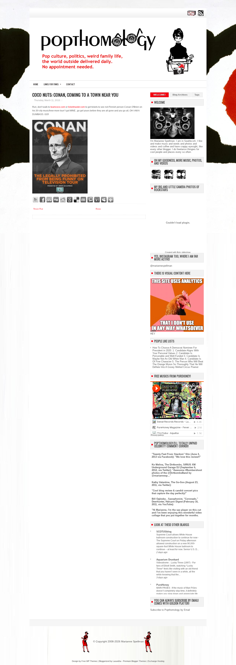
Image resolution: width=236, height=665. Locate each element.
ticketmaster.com (76, 107)
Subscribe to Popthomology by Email (170, 609)
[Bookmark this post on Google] (70, 200)
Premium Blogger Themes (134, 661)
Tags (197, 95)
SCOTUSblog (163, 531)
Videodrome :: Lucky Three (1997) (173, 562)
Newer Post (38, 209)
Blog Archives (180, 95)
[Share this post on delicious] (77, 200)
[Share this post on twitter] (36, 200)
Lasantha (117, 661)
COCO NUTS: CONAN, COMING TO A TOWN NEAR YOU (75, 94)
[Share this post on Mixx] (83, 200)
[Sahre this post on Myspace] (104, 200)
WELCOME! (159, 95)
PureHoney (162, 584)
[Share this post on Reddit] (63, 200)
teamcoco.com (58, 107)
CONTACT (70, 84)
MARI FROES (163, 588)
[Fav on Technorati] (90, 200)
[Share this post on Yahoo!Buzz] (97, 200)
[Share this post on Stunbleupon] (49, 200)
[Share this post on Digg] (56, 200)
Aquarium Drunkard (167, 559)
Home (35, 84)
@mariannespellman (161, 265)
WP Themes (91, 661)
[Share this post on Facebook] (43, 200)
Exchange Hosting (156, 661)
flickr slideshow (183, 252)
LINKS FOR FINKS (52, 84)
